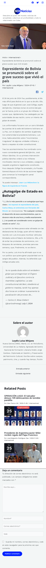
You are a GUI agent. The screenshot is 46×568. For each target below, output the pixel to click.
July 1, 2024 (27, 303)
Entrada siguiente (23, 373)
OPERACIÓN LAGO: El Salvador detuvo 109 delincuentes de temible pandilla (22, 397)
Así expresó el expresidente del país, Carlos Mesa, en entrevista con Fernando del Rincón (20, 208)
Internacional (7, 88)
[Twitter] (38, 3)
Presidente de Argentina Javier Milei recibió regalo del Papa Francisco (22, 433)
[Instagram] (43, 3)
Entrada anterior (23, 369)
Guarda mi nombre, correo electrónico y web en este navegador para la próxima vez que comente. (22, 545)
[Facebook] (33, 3)
